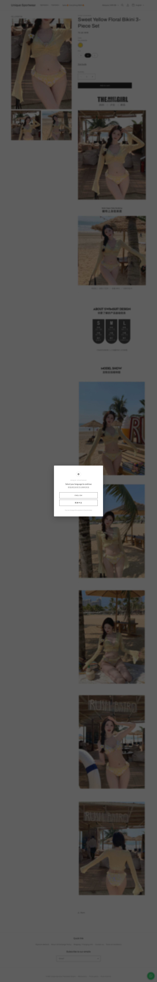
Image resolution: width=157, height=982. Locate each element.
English (78, 495)
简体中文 (78, 503)
